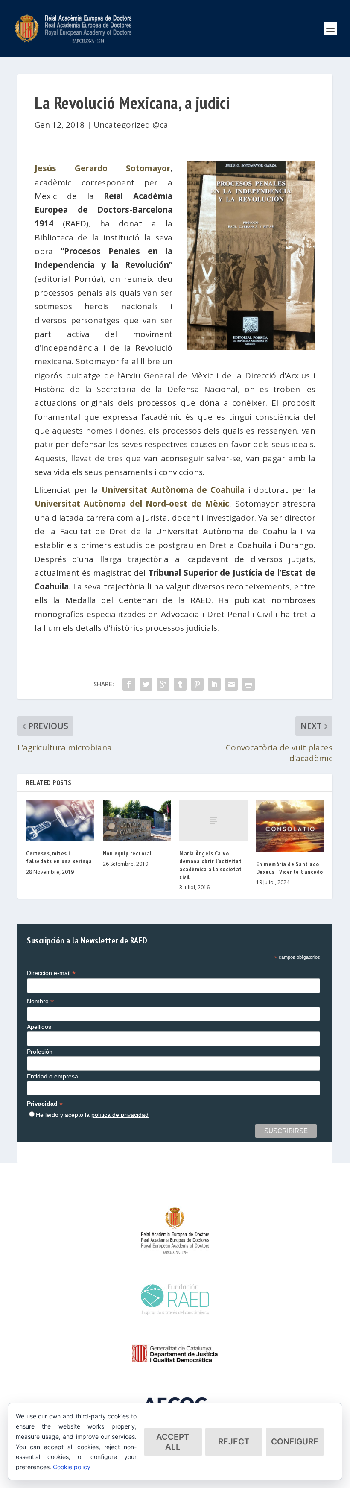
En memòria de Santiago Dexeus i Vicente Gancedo (289, 868)
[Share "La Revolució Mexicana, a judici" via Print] (248, 684)
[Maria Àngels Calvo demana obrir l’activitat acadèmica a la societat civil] (213, 820)
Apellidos (39, 1026)
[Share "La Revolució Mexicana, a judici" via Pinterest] (197, 684)
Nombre (40, 1001)
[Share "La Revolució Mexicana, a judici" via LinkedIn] (214, 684)
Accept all (173, 1442)
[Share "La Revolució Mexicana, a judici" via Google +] (163, 684)
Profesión (39, 1051)
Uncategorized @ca (130, 124)
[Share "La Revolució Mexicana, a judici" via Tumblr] (180, 684)
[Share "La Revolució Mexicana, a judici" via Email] (231, 684)
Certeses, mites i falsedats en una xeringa (59, 857)
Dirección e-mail (51, 973)
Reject (234, 1442)
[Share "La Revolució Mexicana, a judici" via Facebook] (128, 684)
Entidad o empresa (52, 1076)
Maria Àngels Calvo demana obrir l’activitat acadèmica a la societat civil (210, 865)
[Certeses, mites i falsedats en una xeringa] (60, 820)
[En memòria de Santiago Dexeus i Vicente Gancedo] (290, 826)
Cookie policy (71, 1466)
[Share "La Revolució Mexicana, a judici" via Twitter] (146, 684)
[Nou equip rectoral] (137, 820)
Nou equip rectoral (127, 853)
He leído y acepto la (92, 1114)
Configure (294, 1442)
